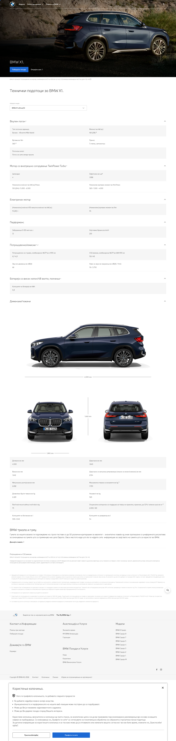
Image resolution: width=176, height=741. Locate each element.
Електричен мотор (20, 199)
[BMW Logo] (12, 4)
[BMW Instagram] (161, 669)
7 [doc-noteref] (66, 166)
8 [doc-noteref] (96, 132)
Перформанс (17, 222)
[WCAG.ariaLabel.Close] (161, 580)
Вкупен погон (17, 121)
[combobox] (167, 590)
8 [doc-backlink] (10, 601)
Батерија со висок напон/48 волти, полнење (35, 278)
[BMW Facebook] (156, 669)
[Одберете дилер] (163, 4)
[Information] (90, 79)
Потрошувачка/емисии (23, 244)
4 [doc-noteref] (60, 278)
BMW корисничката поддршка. (144, 588)
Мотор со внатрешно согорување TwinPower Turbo (38, 165)
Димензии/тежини (20, 301)
